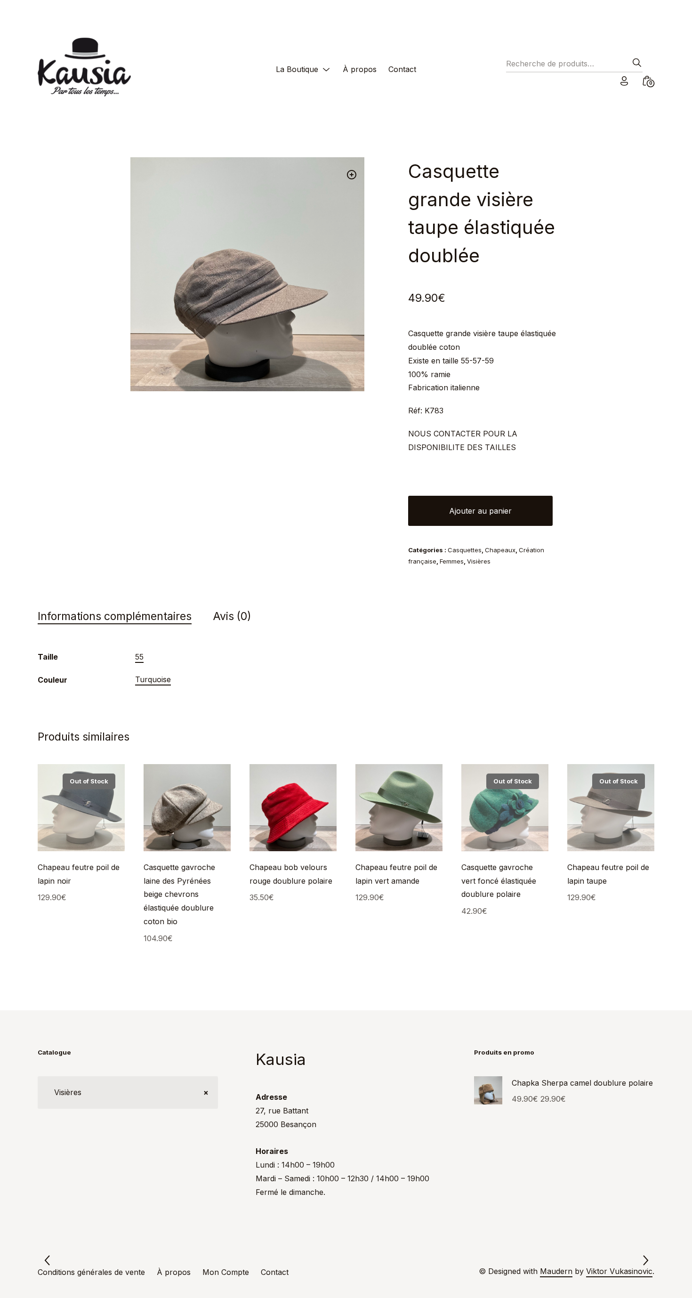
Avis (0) (232, 616)
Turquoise (153, 679)
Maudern (556, 1271)
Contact (402, 69)
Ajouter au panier (480, 511)
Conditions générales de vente (91, 1272)
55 (139, 656)
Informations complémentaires (115, 616)
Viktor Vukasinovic (619, 1271)
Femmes (452, 561)
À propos (360, 69)
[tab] (124, 616)
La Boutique (297, 69)
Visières (479, 561)
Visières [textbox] (128, 1092)
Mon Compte (225, 1272)
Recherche (634, 65)
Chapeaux (500, 550)
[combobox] (128, 1092)
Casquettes (465, 550)
